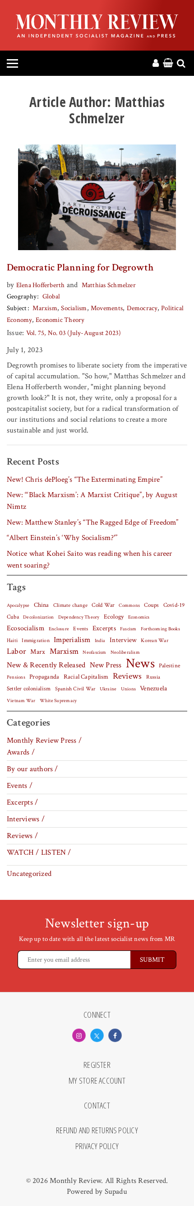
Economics (139, 617)
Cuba (13, 617)
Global (51, 296)
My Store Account (97, 1081)
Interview (123, 639)
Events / (19, 786)
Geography (22, 296)
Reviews (127, 676)
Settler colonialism (29, 688)
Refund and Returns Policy (97, 1131)
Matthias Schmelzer (109, 285)
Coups (151, 605)
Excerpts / (22, 802)
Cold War (103, 605)
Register (97, 1065)
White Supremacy (58, 701)
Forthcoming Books (160, 628)
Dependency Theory (79, 617)
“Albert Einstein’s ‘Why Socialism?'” (62, 538)
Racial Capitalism (86, 677)
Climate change (70, 605)
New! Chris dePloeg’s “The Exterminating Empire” (84, 479)
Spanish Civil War (75, 688)
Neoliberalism (125, 652)
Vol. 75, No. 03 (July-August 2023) (73, 333)
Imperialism (72, 640)
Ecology (114, 617)
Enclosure (59, 629)
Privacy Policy (97, 1146)
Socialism (74, 308)
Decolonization (38, 617)
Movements (107, 308)
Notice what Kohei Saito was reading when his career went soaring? (89, 559)
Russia (153, 677)
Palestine (169, 665)
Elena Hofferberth (40, 285)
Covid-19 (174, 605)
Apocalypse (18, 605)
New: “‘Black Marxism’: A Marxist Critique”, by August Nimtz (92, 501)
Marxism (44, 308)
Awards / (21, 752)
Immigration (36, 640)
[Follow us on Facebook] (115, 1035)
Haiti (12, 640)
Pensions (16, 677)
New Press (106, 665)
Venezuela (153, 688)
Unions (128, 689)
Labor (16, 651)
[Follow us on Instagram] (79, 1035)
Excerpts (104, 628)
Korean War (154, 640)
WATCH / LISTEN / (39, 852)
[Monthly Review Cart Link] (168, 64)
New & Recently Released (46, 665)
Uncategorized (29, 874)
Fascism (128, 628)
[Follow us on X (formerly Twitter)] (97, 1035)
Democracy (142, 308)
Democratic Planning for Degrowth (80, 267)
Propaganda (44, 677)
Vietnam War (21, 700)
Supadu (116, 1192)
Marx (37, 651)
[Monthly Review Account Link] (156, 64)
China (41, 605)
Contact (97, 1106)
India (100, 641)
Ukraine (108, 689)
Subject (17, 308)
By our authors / (32, 769)
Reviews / (22, 836)
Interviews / (26, 819)
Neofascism (94, 652)
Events (80, 628)
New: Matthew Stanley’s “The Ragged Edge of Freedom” (93, 522)
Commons (129, 605)
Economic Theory (60, 320)
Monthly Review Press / (44, 740)
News (140, 663)
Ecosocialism (26, 628)
